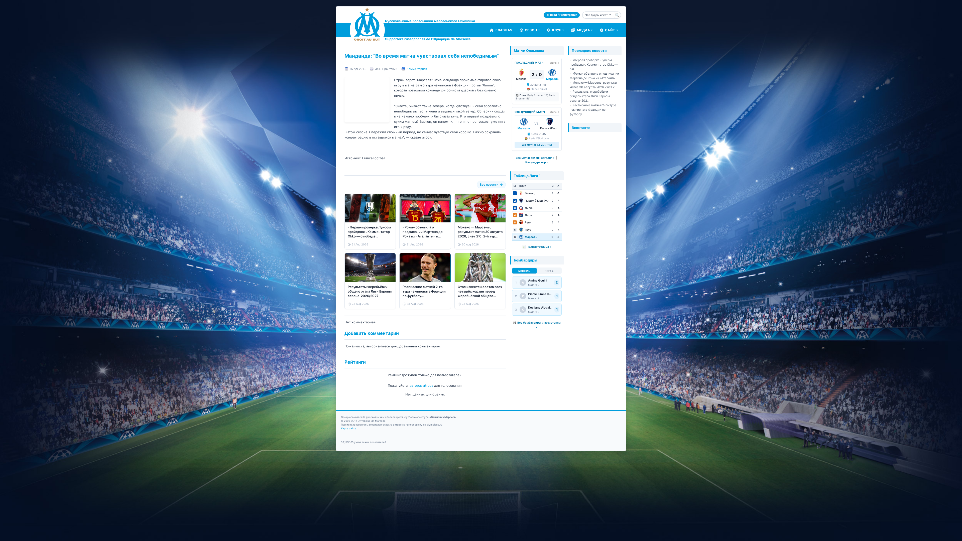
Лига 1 (549, 270)
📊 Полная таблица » (536, 246)
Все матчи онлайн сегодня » (535, 158)
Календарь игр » (536, 162)
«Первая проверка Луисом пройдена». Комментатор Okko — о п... (594, 64)
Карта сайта (348, 428)
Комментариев (417, 69)
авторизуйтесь (421, 385)
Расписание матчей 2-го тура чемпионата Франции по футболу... (593, 109)
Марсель (524, 270)
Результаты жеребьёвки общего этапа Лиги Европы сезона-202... (590, 96)
